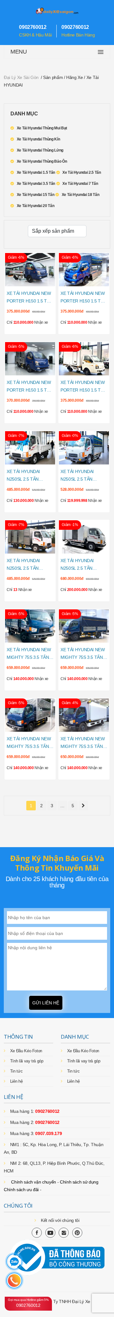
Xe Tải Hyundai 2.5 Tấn (81, 172)
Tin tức (16, 1071)
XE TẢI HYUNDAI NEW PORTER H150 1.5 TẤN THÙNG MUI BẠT (83, 298)
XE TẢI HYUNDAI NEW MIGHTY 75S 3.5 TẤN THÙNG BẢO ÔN (82, 743)
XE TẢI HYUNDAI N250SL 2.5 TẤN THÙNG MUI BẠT (77, 476)
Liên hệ (16, 1081)
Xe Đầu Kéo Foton (26, 1050)
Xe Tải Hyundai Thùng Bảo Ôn (42, 161)
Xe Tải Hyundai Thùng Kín (38, 139)
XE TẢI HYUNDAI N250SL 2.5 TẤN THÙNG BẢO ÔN (77, 565)
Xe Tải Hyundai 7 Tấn (80, 183)
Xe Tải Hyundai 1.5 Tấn (36, 172)
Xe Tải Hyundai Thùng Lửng (40, 150)
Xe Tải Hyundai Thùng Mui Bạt (42, 128)
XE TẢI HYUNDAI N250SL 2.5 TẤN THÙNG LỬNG (23, 476)
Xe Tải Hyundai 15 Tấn (35, 194)
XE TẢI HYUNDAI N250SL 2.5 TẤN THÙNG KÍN (23, 565)
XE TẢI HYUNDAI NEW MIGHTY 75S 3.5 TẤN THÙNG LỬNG (29, 654)
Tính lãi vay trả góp (26, 1061)
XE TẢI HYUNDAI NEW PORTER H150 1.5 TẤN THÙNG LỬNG (30, 298)
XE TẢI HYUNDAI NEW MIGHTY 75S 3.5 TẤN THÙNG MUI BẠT (82, 654)
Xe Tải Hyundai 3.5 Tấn (36, 183)
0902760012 (28, 1303)
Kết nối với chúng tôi (60, 1220)
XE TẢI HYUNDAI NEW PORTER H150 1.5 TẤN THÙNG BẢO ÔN (83, 387)
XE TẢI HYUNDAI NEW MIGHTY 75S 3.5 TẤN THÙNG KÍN (29, 743)
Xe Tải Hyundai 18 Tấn (80, 194)
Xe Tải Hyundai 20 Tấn (35, 206)
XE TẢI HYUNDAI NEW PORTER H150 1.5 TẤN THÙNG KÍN (30, 387)
